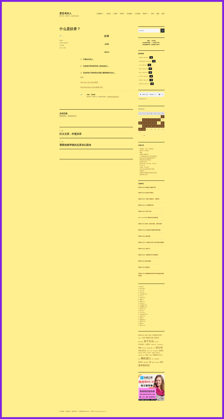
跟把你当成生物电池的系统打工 (148, 158)
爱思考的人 (65, 13)
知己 (144, 355)
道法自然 (157, 362)
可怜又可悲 (148, 211)
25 (144, 129)
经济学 (122, 14)
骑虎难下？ (142, 171)
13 (151, 123)
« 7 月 (143, 135)
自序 (153, 359)
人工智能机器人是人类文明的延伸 (148, 156)
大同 (143, 338)
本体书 (148, 350)
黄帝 (141, 323)
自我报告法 (156, 359)
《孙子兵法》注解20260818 (143, 76)
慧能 (141, 299)
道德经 (153, 362)
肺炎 (139, 359)
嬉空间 (156, 338)
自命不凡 (148, 248)
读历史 (109, 14)
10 (140, 123)
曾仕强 (159, 347)
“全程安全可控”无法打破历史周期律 (155, 242)
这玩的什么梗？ (144, 161)
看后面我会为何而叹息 (145, 160)
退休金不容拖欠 (150, 192)
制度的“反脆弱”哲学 (151, 187)
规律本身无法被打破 (153, 217)
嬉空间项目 (140, 341)
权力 (151, 350)
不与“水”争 (142, 165)
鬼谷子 (141, 321)
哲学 (152, 14)
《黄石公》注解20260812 (143, 68)
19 (147, 126)
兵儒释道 (99, 14)
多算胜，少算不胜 (144, 167)
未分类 (141, 303)
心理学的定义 (153, 344)
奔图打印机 (150, 338)
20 (151, 126)
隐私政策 (68, 411)
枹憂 (141, 152)
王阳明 (161, 351)
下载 (151, 57)
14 (155, 123)
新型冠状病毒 (149, 348)
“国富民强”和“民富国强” (152, 255)
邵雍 (141, 318)
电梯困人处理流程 (156, 352)
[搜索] (162, 31)
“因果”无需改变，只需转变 (152, 199)
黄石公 (141, 325)
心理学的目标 (160, 344)
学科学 (145, 14)
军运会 (139, 338)
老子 (141, 310)
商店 (163, 14)
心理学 (115, 14)
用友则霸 (140, 352)
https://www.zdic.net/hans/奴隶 (89, 82)
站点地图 (61, 411)
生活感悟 (129, 14)
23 (162, 126)
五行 (150, 335)
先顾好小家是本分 (144, 154)
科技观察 (142, 307)
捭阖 (139, 348)
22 (158, 126)
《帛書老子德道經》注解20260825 (144, 61)
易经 (157, 14)
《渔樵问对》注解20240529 (143, 80)
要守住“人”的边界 (144, 150)
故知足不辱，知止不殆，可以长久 (148, 163)
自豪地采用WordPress (84, 411)
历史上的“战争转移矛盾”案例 (147, 169)
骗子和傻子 (148, 261)
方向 (154, 348)
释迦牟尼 (142, 320)
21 (155, 126)
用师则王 (145, 352)
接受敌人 (148, 267)
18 (144, 126)
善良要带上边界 (144, 174)
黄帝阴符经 (144, 365)
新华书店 (144, 348)
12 (147, 123)
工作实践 (137, 14)
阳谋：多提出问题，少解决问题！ (154, 223)
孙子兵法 (149, 341)
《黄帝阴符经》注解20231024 (144, 83)
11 (144, 123)
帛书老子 (141, 344)
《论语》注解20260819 (142, 65)
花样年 (140, 362)
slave (60, 48)
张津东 (61, 40)
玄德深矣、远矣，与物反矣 (146, 149)
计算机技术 (142, 314)
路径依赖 (148, 236)
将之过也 (156, 341)
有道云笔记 (142, 351)
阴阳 (161, 362)
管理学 (150, 355)
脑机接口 (146, 358)
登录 (75, 116)
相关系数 (140, 355)
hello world (141, 217)
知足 (147, 355)
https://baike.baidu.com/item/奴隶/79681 (91, 87)
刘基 (141, 286)
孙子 (141, 292)
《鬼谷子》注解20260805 (143, 72)
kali (146, 335)
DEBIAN (141, 335)
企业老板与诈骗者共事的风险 (153, 230)
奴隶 (64, 48)
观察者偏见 (146, 362)
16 (162, 123)
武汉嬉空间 (155, 350)
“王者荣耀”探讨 (150, 205)
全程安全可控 (157, 335)
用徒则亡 (149, 352)
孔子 (141, 290)
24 (140, 129)
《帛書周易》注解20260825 (143, 57)
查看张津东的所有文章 (113, 96)
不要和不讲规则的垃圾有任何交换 (148, 172)
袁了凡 (141, 312)
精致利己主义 (157, 355)
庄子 (141, 296)
